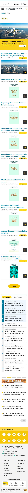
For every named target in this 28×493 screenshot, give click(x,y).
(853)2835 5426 (20, 455)
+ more (23, 420)
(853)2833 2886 (8, 455)
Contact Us (20, 463)
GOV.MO (6, 460)
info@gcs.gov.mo (9, 453)
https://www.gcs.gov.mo (10, 451)
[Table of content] (2, 8)
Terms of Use (21, 471)
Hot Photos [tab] (18, 297)
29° (18, 4)
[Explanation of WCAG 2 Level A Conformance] (25, 490)
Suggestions (21, 460)
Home (3, 13)
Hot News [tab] (6, 297)
